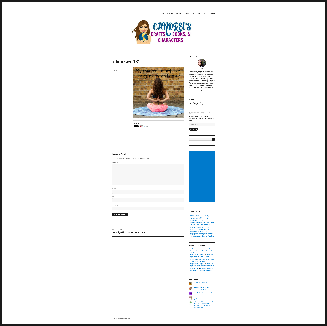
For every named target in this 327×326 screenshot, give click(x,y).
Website (115, 205)
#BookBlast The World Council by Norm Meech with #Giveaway (201, 250)
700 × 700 (115, 70)
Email (115, 197)
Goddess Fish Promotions (197, 249)
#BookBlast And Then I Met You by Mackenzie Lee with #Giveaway (202, 265)
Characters (170, 13)
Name (114, 188)
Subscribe (193, 129)
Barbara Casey (194, 268)
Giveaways (211, 13)
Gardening (201, 13)
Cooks (187, 13)
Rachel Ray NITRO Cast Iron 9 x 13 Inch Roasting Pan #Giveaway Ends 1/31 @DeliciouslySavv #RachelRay (200, 229)
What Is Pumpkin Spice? (200, 282)
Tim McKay (193, 259)
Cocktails (179, 13)
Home (162, 13)
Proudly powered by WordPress (122, 318)
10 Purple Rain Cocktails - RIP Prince (203, 292)
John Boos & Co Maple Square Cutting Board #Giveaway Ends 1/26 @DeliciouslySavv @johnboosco (202, 224)
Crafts (193, 13)
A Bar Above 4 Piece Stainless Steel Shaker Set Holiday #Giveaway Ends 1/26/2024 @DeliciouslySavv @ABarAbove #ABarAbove (202, 234)
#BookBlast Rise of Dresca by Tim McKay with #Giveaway (201, 256)
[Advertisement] (202, 176)
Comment (116, 163)
